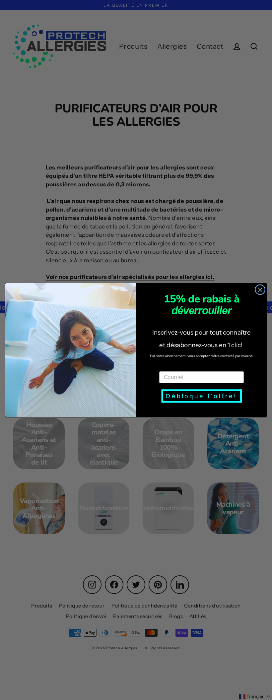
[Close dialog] (260, 289)
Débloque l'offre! (201, 395)
